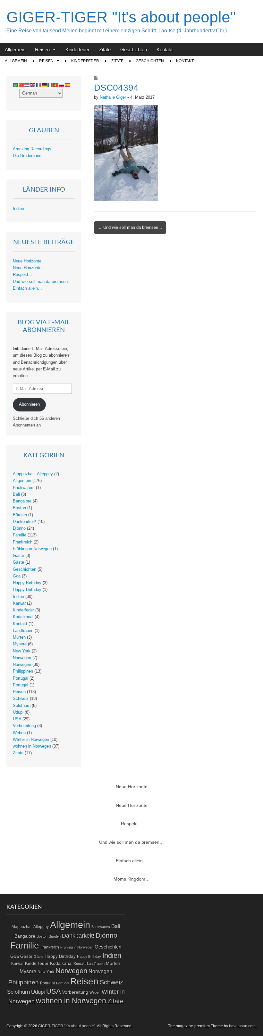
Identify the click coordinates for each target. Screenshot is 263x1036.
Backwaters (24, 487)
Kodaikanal (23, 617)
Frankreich (22, 542)
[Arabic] (16, 85)
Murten (19, 637)
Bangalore (22, 501)
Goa (17, 576)
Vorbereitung (24, 726)
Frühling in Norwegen (32, 549)
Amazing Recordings (32, 149)
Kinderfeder (77, 49)
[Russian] (62, 85)
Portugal (20, 678)
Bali (16, 494)
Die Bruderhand (27, 155)
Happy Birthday (27, 583)
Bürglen (20, 515)
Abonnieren (29, 404)
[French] (39, 85)
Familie (19, 535)
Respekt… (22, 274)
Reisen (42, 49)
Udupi (18, 712)
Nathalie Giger (113, 97)
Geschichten (133, 49)
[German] (44, 85)
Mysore (20, 644)
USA (17, 719)
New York (21, 651)
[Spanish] (68, 85)
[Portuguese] (56, 85)
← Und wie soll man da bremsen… (130, 227)
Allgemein (15, 49)
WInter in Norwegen (31, 739)
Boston (19, 508)
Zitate (105, 49)
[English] (33, 85)
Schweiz (21, 698)
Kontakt (165, 49)
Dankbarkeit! (24, 521)
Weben (19, 733)
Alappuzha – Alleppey (33, 474)
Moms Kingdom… (132, 879)
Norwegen (22, 658)
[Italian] (50, 85)
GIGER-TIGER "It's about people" (121, 17)
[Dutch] (27, 85)
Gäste (18, 555)
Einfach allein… (27, 288)
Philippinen (23, 671)
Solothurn (21, 705)
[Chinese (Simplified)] (21, 85)
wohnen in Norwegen (32, 746)
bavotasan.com (242, 1026)
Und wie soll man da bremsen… (42, 281)
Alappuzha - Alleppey (30, 926)
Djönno (19, 528)
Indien (18, 208)
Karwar (19, 603)
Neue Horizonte (27, 261)
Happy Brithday (27, 589)
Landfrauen (23, 630)
